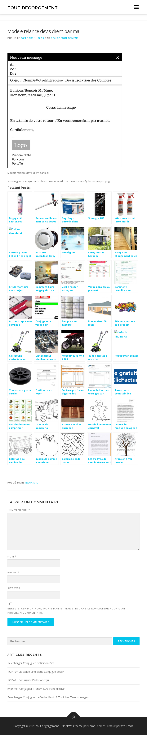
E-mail (13, 572)
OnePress (68, 726)
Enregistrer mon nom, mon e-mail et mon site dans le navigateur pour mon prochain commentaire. (66, 610)
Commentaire (18, 510)
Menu (136, 7)
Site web (13, 588)
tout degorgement (32, 7)
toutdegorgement (65, 38)
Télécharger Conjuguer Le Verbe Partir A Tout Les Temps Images (48, 697)
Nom (12, 556)
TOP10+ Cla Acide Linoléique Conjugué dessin (36, 671)
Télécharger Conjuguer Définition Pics (30, 663)
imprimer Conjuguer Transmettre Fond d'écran (36, 688)
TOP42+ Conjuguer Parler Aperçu (28, 680)
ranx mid (31, 482)
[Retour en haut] (73, 717)
